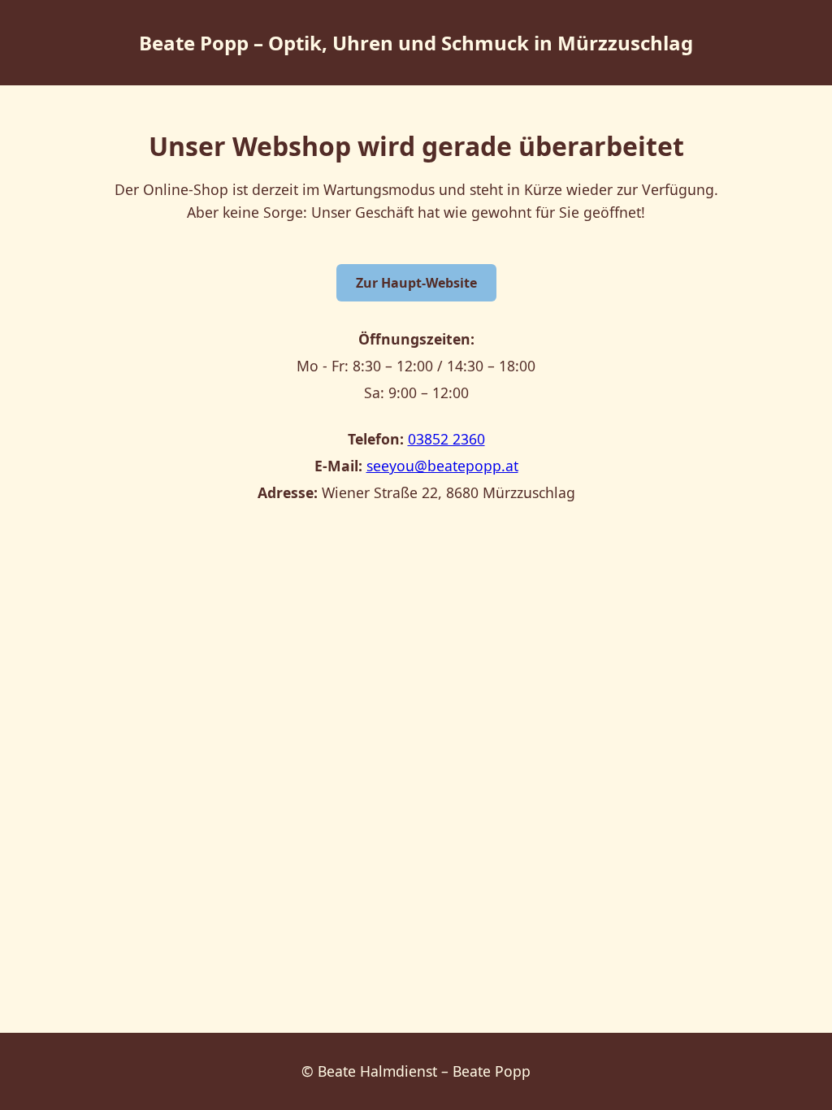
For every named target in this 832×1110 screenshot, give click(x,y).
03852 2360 (446, 439)
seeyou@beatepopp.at (442, 465)
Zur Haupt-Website (416, 283)
